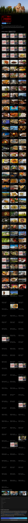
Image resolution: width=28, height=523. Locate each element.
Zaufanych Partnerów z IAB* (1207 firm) (9, 513)
